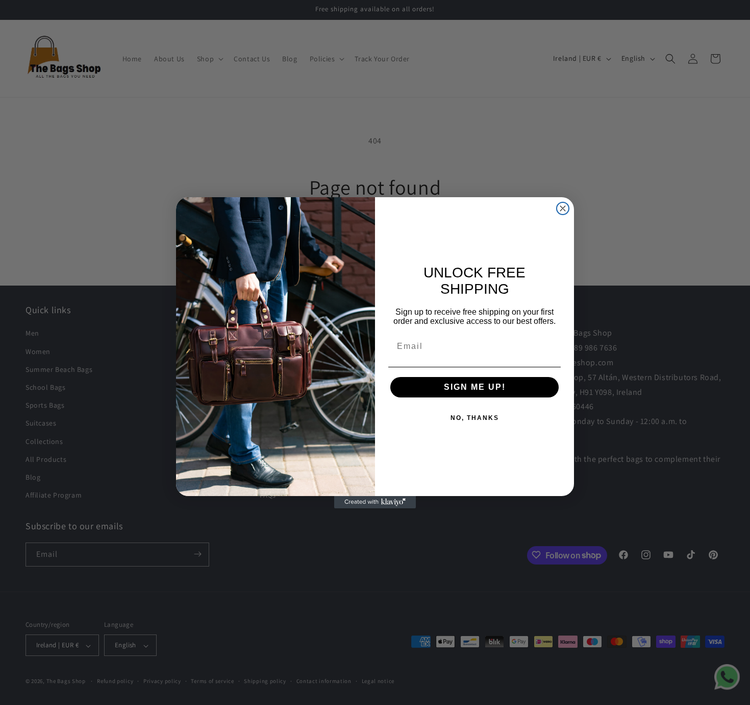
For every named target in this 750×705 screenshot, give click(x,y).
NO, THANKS (475, 417)
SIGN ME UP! (475, 387)
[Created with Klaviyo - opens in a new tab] (375, 502)
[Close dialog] (563, 208)
